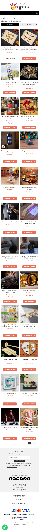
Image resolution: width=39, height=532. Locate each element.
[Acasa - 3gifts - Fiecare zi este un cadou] (19, 6)
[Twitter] (21, 478)
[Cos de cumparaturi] (32, 13)
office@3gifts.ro (20, 489)
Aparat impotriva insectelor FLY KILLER (9, 151)
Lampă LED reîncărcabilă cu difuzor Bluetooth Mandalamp (29, 257)
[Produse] (2, 13)
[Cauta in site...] (37, 13)
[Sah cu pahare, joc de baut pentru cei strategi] (29, 71)
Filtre (11, 24)
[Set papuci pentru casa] (29, 140)
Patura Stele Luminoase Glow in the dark (9, 291)
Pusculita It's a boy (10, 393)
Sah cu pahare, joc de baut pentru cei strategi (29, 83)
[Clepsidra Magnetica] (10, 176)
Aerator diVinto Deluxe (10, 427)
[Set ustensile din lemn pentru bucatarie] (29, 314)
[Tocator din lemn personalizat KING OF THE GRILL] (10, 37)
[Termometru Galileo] (10, 71)
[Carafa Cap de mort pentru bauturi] (29, 176)
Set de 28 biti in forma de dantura (29, 117)
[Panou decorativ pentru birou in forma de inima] (29, 348)
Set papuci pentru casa (29, 151)
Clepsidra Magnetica (9, 188)
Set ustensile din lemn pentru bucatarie (29, 325)
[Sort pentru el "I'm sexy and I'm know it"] (29, 417)
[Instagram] (28, 478)
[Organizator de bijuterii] (29, 382)
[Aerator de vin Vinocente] (10, 211)
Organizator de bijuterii (29, 393)
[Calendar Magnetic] (29, 280)
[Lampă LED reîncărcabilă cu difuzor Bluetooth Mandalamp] (29, 245)
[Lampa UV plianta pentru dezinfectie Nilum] (29, 211)
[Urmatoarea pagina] (35, 443)
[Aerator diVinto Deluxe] (10, 417)
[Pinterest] (14, 478)
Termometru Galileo (9, 82)
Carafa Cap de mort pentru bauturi (29, 188)
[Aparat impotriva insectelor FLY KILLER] (10, 140)
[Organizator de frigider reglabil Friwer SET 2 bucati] (10, 314)
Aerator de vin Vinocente (10, 222)
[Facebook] (10, 478)
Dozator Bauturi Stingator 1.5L (10, 117)
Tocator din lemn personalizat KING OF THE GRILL (10, 49)
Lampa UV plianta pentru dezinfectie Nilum (29, 223)
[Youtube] (17, 478)
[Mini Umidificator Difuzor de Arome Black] (10, 245)
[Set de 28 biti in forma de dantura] (29, 106)
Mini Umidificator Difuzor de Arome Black (10, 257)
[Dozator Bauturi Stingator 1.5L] (10, 106)
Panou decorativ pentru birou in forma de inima (29, 360)
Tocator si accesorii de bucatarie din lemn (10, 360)
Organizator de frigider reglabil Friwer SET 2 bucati (9, 325)
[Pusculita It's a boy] (10, 382)
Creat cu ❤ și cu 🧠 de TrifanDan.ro (15, 523)
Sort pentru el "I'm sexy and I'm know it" (29, 428)
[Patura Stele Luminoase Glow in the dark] (10, 280)
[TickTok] (25, 478)
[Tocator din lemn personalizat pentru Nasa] (29, 37)
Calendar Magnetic (29, 290)
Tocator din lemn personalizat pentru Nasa (29, 49)
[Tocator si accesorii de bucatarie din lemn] (10, 348)
